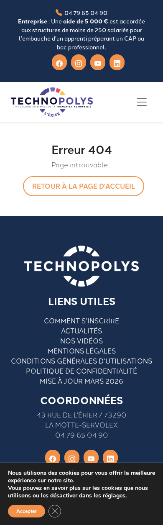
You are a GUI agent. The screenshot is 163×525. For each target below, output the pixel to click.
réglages (114, 495)
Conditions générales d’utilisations (81, 360)
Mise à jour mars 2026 (81, 380)
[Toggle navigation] (141, 102)
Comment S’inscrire (81, 320)
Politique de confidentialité (81, 370)
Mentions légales (82, 350)
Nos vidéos (81, 340)
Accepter (26, 511)
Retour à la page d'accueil (83, 186)
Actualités (81, 330)
